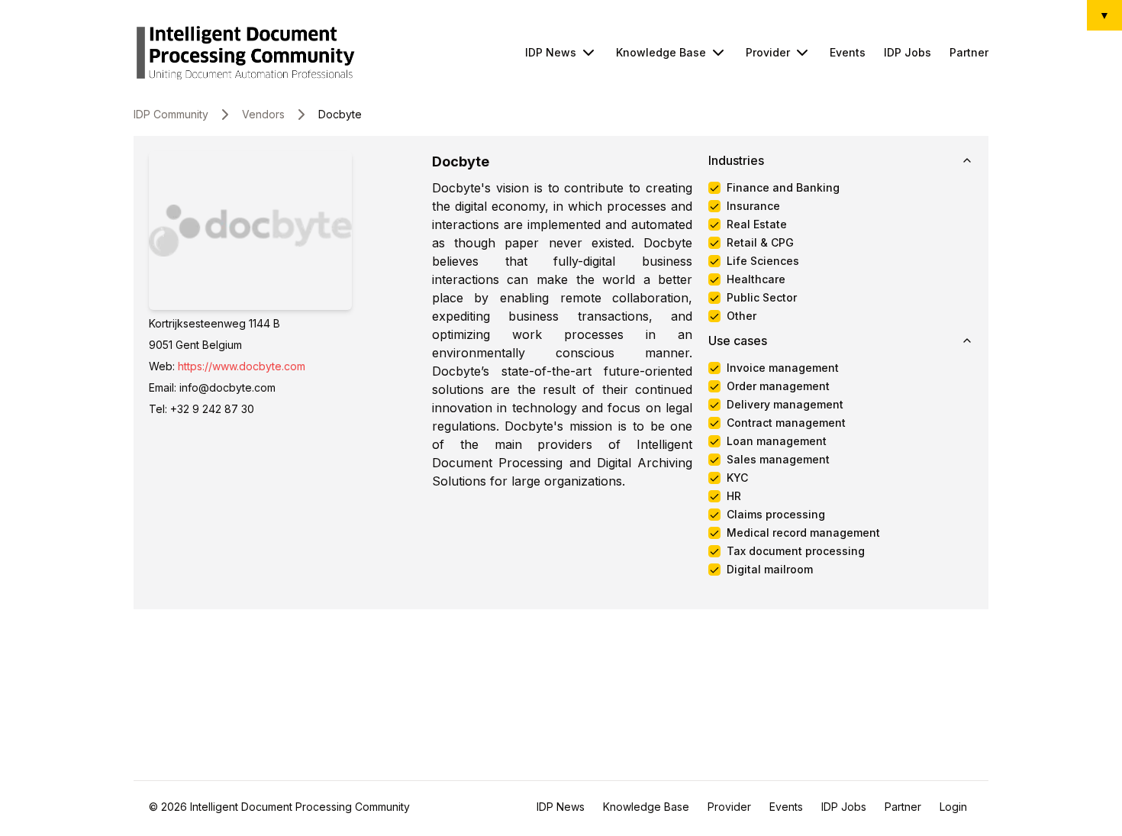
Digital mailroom (770, 569)
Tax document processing (796, 551)
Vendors (263, 114)
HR (734, 496)
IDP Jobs (907, 52)
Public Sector (762, 297)
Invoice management (783, 368)
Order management (778, 386)
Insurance (753, 206)
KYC (737, 478)
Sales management (778, 459)
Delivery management (785, 404)
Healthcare (756, 279)
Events (848, 52)
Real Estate (757, 224)
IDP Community (171, 114)
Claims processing (776, 514)
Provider (768, 52)
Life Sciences (763, 261)
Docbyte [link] (340, 114)
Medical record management (803, 533)
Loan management (777, 441)
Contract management (786, 423)
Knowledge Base (661, 52)
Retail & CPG (760, 242)
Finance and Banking (783, 187)
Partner (969, 52)
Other (741, 316)
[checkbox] (714, 188)
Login (953, 806)
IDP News (550, 52)
